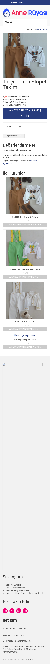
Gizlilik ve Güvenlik (13, 585)
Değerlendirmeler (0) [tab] (13, 136)
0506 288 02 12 (19, 628)
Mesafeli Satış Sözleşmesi (17, 590)
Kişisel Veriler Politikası (15, 588)
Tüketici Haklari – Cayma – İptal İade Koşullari (25, 593)
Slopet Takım (41, 29)
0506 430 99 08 (17, 635)
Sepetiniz (16, 2)
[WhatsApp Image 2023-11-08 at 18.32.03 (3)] (25, 55)
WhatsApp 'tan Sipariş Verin (25, 113)
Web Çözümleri (29, 659)
